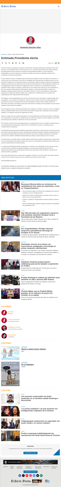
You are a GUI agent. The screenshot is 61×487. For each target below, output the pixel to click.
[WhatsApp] (9, 63)
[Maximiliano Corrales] (4, 328)
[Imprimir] (23, 63)
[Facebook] (2, 63)
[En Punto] (4, 313)
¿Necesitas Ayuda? (30, 471)
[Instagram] (30, 475)
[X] (6, 63)
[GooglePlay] (41, 475)
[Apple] (37, 475)
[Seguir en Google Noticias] (58, 63)
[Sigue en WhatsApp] (56, 63)
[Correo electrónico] (16, 63)
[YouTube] (27, 475)
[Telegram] (13, 63)
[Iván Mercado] (4, 336)
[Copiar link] (19, 63)
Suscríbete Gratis (30, 453)
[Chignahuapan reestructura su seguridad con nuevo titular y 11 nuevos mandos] (10, 423)
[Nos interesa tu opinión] (30, 462)
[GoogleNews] (34, 475)
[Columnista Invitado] (4, 320)
